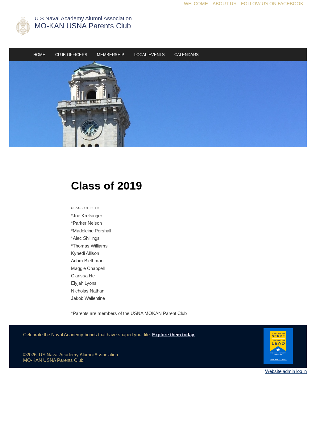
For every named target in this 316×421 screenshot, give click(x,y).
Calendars (186, 54)
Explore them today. (173, 334)
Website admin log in (286, 371)
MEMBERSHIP (110, 54)
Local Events (149, 54)
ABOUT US (224, 3)
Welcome (196, 3)
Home (39, 54)
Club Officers (71, 54)
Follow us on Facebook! (273, 3)
